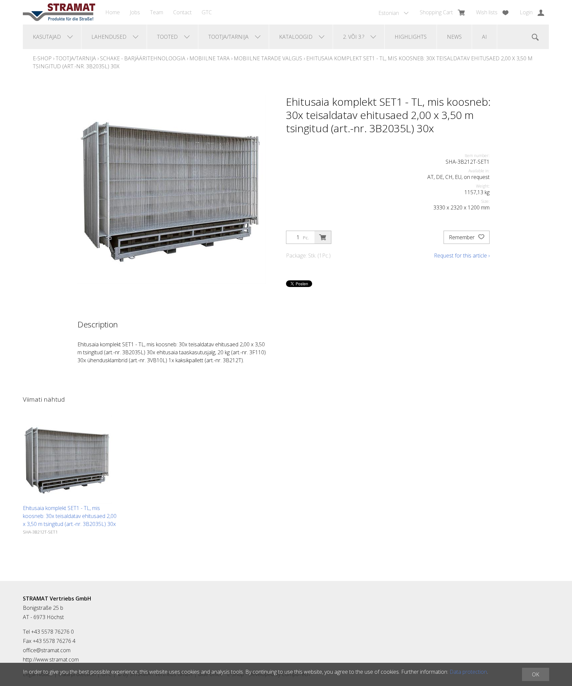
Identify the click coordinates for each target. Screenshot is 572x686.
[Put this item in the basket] (322, 237)
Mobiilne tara (209, 58)
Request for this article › (462, 255)
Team (156, 12)
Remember (462, 237)
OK (535, 674)
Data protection (468, 671)
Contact (182, 12)
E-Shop (42, 58)
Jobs (135, 12)
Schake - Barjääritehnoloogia (142, 58)
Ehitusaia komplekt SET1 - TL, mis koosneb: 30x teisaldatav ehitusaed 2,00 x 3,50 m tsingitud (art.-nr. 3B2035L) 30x (70, 516)
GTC (207, 12)
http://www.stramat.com (51, 659)
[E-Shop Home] (59, 12)
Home (112, 12)
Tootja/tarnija (76, 58)
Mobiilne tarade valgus (268, 58)
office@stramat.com (47, 650)
